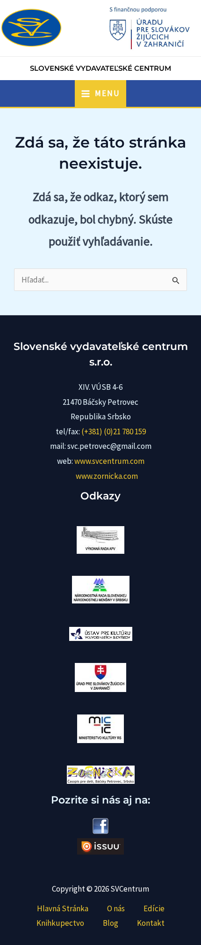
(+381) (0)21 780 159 (113, 431)
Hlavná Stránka (62, 908)
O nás (116, 908)
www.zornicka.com (107, 476)
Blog (110, 923)
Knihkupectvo (60, 923)
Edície (154, 908)
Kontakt (151, 923)
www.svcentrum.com (109, 461)
